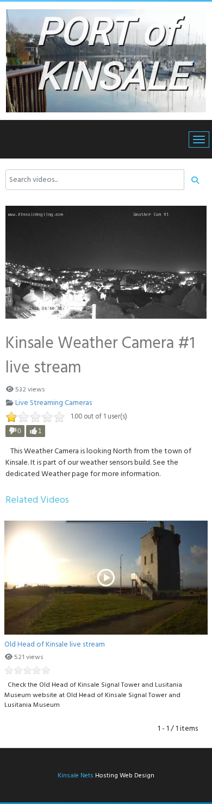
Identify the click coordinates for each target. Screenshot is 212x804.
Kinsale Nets (75, 775)
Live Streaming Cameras (53, 403)
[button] (18, 60)
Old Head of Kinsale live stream (54, 644)
